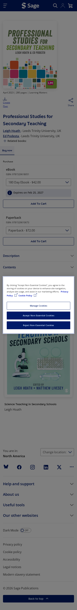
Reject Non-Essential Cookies (38, 325)
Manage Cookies (38, 305)
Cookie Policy (26, 295)
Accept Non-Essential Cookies (38, 315)
